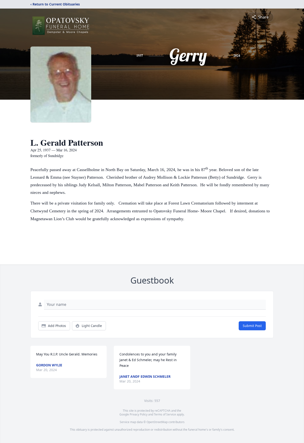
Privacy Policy (138, 414)
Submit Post (252, 325)
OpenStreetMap (157, 422)
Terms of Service (165, 414)
